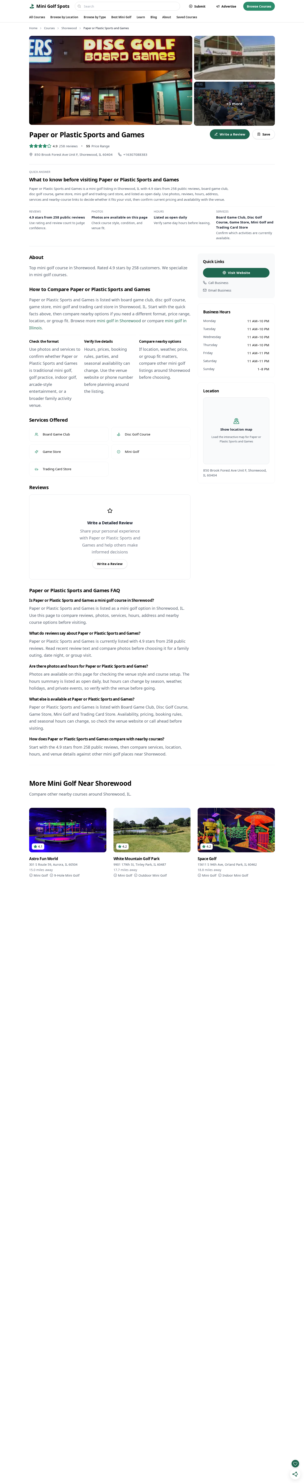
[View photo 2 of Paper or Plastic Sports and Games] (234, 58)
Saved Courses (186, 17)
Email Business (219, 290)
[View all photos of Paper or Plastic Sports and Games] (110, 80)
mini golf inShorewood (119, 320)
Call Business (218, 282)
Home (33, 28)
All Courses (37, 17)
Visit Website (239, 272)
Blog (153, 17)
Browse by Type (95, 17)
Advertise (228, 6)
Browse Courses (259, 6)
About (166, 17)
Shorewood (69, 28)
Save (266, 134)
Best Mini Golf (121, 17)
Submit (199, 6)
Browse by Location (64, 17)
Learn (141, 17)
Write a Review (232, 134)
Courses (49, 28)
